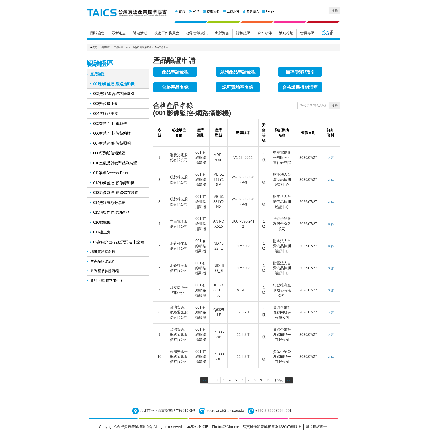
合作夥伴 (265, 33)
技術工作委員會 (166, 33)
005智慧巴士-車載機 (110, 123)
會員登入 (252, 11)
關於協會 (97, 33)
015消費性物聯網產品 (111, 212)
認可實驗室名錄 (102, 252)
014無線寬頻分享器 (109, 203)
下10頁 (278, 380)
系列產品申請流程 (238, 71)
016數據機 (102, 222)
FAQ (196, 11)
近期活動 (140, 33)
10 (268, 380)
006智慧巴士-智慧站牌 (112, 133)
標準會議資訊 (197, 33)
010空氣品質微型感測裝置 (115, 163)
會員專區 (307, 33)
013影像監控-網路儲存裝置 (115, 193)
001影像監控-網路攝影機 (114, 84)
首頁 (182, 11)
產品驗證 (97, 74)
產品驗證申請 (174, 60)
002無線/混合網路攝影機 (113, 94)
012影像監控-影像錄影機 (114, 183)
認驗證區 (243, 33)
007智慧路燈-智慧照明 (112, 143)
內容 (331, 157)
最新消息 (119, 33)
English (271, 11)
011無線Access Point (110, 173)
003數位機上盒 (105, 104)
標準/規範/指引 (300, 71)
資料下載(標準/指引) (106, 280)
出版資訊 (222, 33)
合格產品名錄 (175, 87)
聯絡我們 (213, 11)
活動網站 (233, 11)
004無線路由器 (105, 113)
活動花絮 (286, 33)
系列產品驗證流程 (104, 271)
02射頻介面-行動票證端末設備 (118, 242)
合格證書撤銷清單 (300, 87)
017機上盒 (102, 232)
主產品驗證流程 (102, 261)
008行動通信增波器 (109, 153)
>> (288, 380)
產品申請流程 (175, 71)
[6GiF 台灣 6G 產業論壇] (327, 33)
